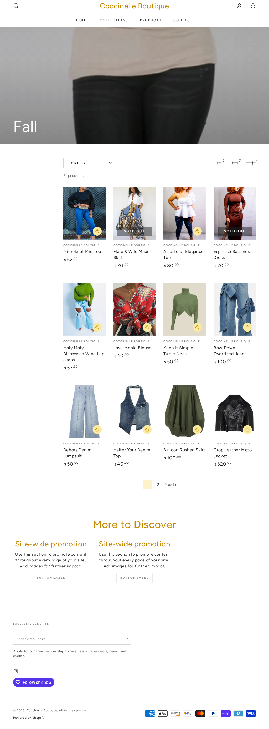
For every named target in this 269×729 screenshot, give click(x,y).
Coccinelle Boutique (42, 710)
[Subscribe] (128, 638)
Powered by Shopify (28, 718)
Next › (171, 484)
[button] (16, 6)
